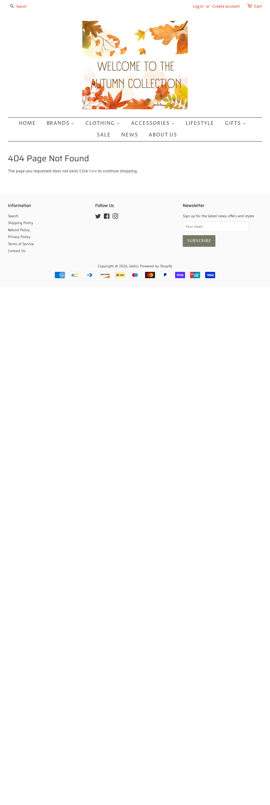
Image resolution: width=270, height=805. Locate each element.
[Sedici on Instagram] (115, 217)
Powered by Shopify (156, 266)
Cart (258, 6)
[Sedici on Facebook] (107, 217)
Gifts (234, 123)
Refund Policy (19, 230)
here (93, 170)
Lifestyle (200, 123)
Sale (103, 135)
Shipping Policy (20, 222)
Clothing (101, 123)
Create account (226, 6)
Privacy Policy (19, 236)
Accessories (151, 123)
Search (13, 216)
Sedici (133, 266)
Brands (59, 123)
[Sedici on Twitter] (98, 217)
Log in (198, 6)
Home (27, 123)
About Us (163, 135)
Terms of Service (21, 244)
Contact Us (16, 250)
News (129, 135)
